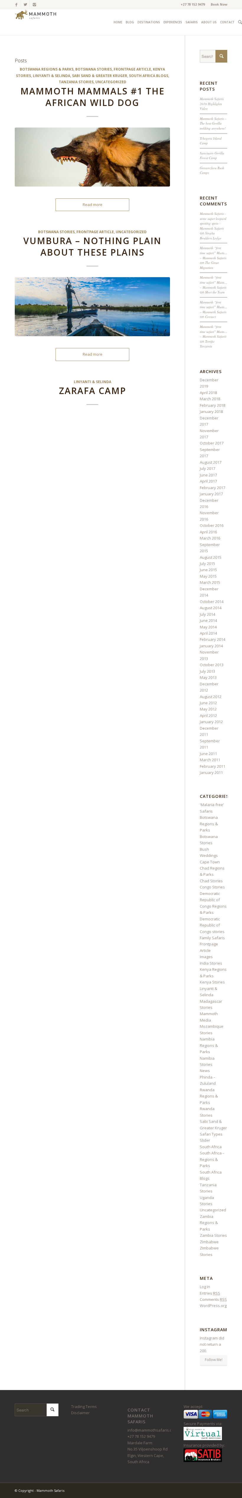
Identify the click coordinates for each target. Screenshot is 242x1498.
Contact (210, 316)
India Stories (211, 963)
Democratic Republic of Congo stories (212, 925)
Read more (92, 204)
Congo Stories (212, 887)
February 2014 (212, 639)
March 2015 (210, 582)
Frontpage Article (132, 69)
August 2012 (210, 696)
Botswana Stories (93, 69)
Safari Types (211, 1134)
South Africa (211, 1146)
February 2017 (212, 487)
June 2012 (208, 702)
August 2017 (210, 462)
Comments (213, 1299)
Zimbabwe (209, 1241)
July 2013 (207, 671)
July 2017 (207, 468)
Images (206, 956)
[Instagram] (34, 4)
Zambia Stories (213, 1235)
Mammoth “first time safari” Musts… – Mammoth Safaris (213, 253)
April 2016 (208, 532)
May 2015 (208, 576)
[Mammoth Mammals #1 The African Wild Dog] (92, 157)
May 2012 (208, 709)
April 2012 (208, 715)
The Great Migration (209, 265)
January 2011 (211, 772)
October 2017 (211, 443)
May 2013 (208, 677)
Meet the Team (215, 292)
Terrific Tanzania (207, 344)
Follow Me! (214, 1359)
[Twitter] (25, 4)
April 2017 (208, 481)
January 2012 (211, 721)
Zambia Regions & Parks (209, 1223)
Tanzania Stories (76, 81)
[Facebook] (16, 4)
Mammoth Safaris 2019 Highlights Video (212, 104)
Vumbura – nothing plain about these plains (92, 246)
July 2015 (207, 563)
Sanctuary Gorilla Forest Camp (212, 155)
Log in (205, 1286)
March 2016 (210, 538)
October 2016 (211, 525)
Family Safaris (212, 937)
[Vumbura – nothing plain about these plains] (92, 306)
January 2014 (211, 645)
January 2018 (211, 411)
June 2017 (208, 475)
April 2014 (208, 633)
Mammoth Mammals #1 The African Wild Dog (92, 97)
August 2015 (210, 557)
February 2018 (212, 405)
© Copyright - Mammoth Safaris (39, 1490)
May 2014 (208, 627)
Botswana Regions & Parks (46, 69)
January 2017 (211, 493)
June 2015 (208, 569)
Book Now (219, 4)
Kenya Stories (212, 982)
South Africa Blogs (148, 75)
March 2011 (210, 759)
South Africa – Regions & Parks (212, 1159)
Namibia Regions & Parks (209, 1045)
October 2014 (211, 601)
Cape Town (210, 862)
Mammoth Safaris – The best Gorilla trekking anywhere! (213, 123)
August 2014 (210, 607)
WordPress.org (213, 1305)
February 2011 (212, 766)
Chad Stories (211, 880)
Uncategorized (110, 81)
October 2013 (211, 664)
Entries (210, 1293)
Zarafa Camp (92, 391)
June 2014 (208, 620)
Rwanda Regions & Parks (209, 1096)
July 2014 (207, 614)
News (205, 1070)
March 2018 (210, 398)
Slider (205, 1140)
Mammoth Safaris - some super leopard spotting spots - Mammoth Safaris (213, 221)
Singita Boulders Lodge (210, 235)
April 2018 (208, 392)
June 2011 (208, 753)
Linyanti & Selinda (51, 75)
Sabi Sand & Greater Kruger (99, 75)
